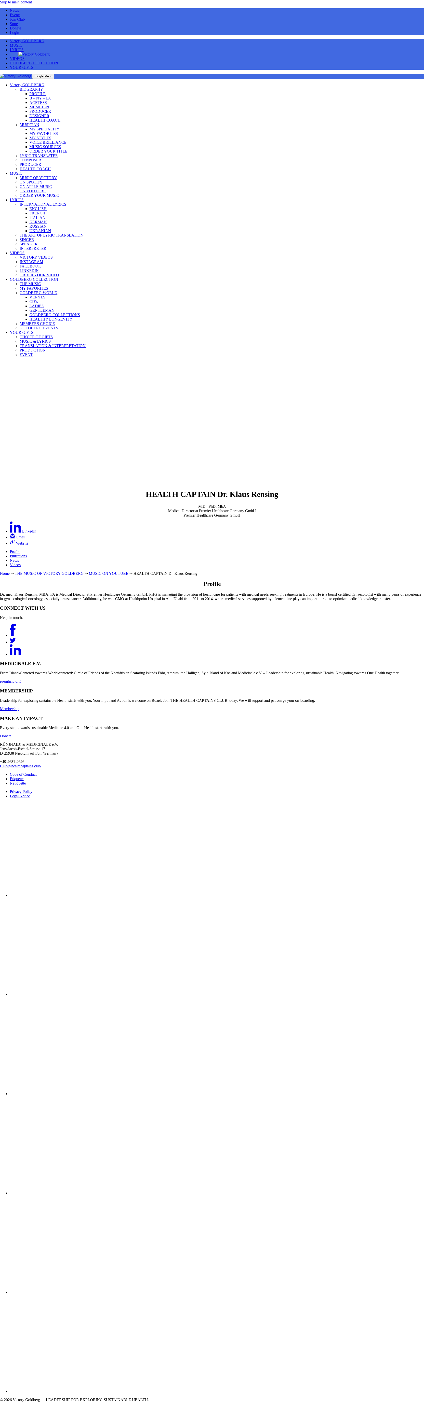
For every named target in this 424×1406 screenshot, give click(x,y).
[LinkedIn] (15, 654)
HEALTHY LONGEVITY (50, 319)
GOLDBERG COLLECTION (34, 63)
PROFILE (37, 94)
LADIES (36, 306)
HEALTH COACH (45, 120)
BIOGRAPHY (31, 89)
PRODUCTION (33, 350)
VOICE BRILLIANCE (47, 142)
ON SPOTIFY (31, 182)
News (14, 10)
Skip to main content (16, 2)
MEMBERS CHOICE (37, 324)
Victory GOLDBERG (27, 41)
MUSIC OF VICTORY (38, 178)
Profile (15, 551)
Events (15, 15)
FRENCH (37, 213)
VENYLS (37, 297)
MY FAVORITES (43, 133)
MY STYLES (40, 138)
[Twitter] (13, 642)
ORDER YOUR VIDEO (39, 275)
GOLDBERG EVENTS (39, 328)
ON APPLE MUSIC (36, 186)
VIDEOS (17, 58)
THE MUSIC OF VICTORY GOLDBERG (49, 573)
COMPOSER (30, 160)
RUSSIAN (38, 226)
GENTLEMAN (41, 310)
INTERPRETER (33, 248)
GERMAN (38, 222)
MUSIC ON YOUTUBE (108, 573)
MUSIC (16, 45)
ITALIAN (37, 217)
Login (14, 32)
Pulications (18, 556)
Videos (15, 565)
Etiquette (17, 779)
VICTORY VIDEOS (36, 257)
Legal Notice (20, 796)
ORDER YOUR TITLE (48, 151)
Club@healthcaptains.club (20, 766)
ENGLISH (38, 209)
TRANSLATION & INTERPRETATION (53, 346)
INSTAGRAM (31, 262)
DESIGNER (39, 116)
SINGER (27, 240)
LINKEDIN (29, 270)
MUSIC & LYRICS (35, 341)
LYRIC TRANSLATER (39, 156)
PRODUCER (40, 111)
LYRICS (17, 50)
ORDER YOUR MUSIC (39, 195)
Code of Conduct (23, 774)
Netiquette (18, 783)
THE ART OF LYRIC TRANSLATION (51, 235)
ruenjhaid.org (10, 681)
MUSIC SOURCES (45, 147)
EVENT (26, 354)
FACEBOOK (30, 266)
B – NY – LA (40, 98)
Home (5, 573)
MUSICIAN (39, 107)
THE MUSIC (30, 284)
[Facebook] (13, 635)
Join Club (17, 19)
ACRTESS (38, 102)
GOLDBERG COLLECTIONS (54, 315)
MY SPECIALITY (44, 129)
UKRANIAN (40, 231)
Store (14, 24)
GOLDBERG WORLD (38, 293)
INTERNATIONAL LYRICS (43, 204)
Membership (9, 709)
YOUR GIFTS (21, 67)
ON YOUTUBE (33, 191)
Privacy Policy (21, 791)
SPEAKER (29, 244)
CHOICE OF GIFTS (36, 337)
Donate (15, 28)
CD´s (33, 301)
